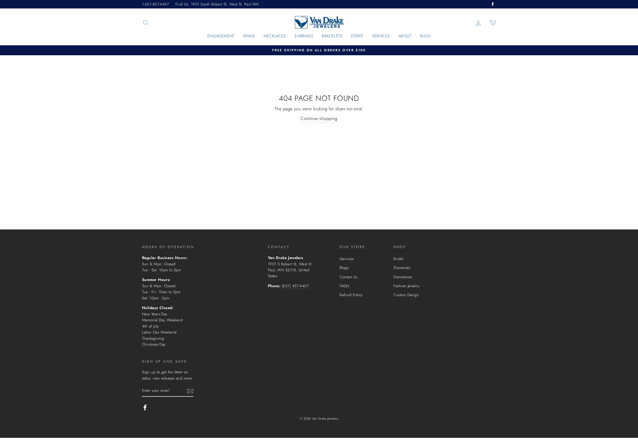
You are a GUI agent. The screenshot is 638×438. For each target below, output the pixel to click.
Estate (357, 36)
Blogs (344, 268)
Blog (425, 36)
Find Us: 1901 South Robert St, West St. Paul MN (217, 4)
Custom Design (406, 295)
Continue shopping (319, 118)
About (405, 36)
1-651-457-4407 (155, 4)
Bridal (398, 259)
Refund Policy (351, 295)
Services (381, 36)
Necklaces (275, 36)
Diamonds (402, 268)
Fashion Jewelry (406, 286)
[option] (319, 50)
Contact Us (348, 277)
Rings (249, 36)
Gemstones (403, 277)
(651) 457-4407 (295, 286)
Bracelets (332, 36)
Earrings (304, 36)
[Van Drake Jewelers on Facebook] (145, 407)
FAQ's (344, 286)
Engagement (221, 36)
